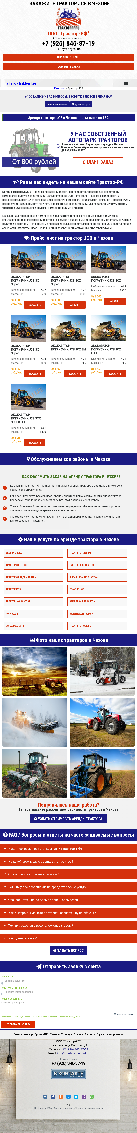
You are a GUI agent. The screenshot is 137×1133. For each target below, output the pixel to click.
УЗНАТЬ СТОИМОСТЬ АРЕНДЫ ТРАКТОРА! (70, 819)
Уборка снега (14, 553)
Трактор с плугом (80, 553)
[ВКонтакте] (45, 1097)
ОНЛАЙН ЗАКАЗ (98, 162)
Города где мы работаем (110, 1034)
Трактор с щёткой (16, 565)
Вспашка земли (15, 625)
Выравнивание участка (84, 577)
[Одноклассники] (61, 1097)
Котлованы (12, 613)
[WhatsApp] (92, 1097)
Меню (126, 82)
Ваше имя (7, 976)
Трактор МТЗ (13, 589)
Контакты (89, 1034)
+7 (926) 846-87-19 (68, 43)
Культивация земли (81, 613)
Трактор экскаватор (18, 601)
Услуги (68, 1034)
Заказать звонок (57, 104)
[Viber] (84, 1097)
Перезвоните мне (68, 57)
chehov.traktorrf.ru (21, 83)
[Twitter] (76, 1097)
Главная (18, 1034)
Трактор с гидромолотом (21, 577)
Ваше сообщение (11, 998)
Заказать (35, 304)
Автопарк (28, 1034)
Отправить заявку (18, 1024)
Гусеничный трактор (82, 565)
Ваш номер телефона (14, 987)
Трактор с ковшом (80, 625)
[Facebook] (53, 1097)
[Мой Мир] (68, 1097)
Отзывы (78, 1034)
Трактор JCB (77, 589)
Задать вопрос (81, 104)
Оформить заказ (68, 66)
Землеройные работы (82, 601)
